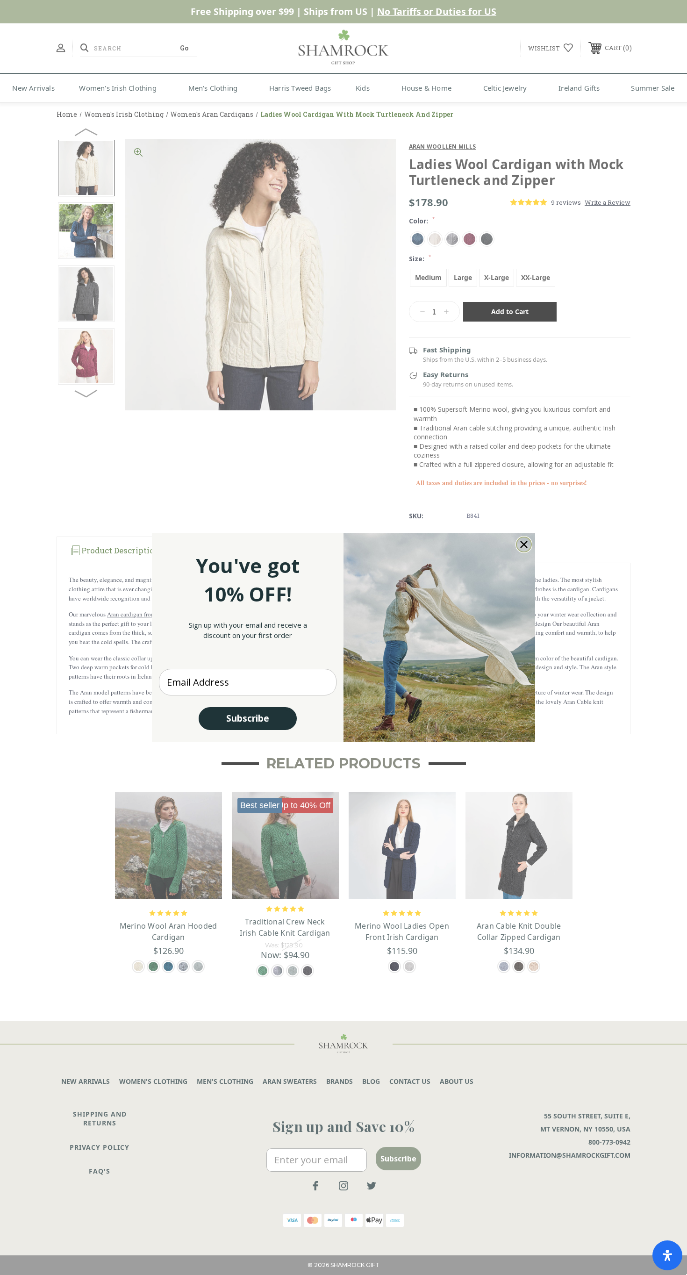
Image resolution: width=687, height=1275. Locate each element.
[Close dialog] (523, 544)
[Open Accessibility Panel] (667, 1255)
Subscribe (247, 718)
